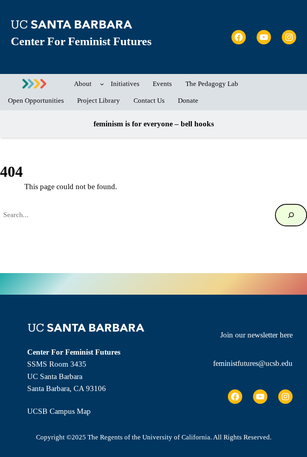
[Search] (291, 215)
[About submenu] (102, 84)
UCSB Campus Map (59, 411)
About (83, 84)
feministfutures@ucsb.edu (253, 363)
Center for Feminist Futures (81, 41)
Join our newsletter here (256, 335)
